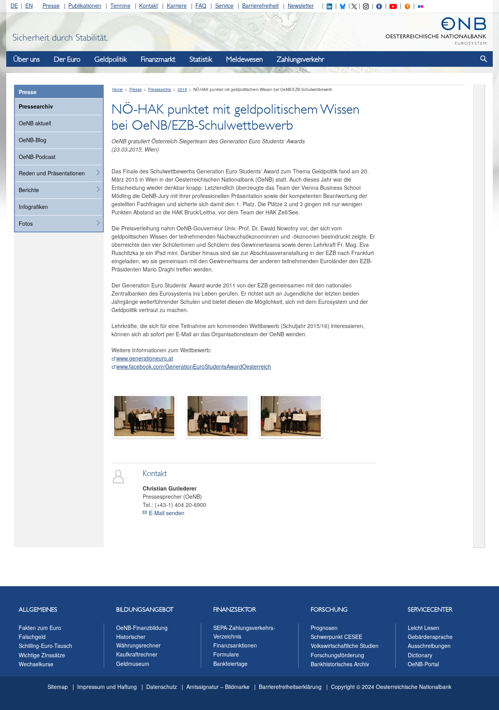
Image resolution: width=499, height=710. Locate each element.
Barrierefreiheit (260, 5)
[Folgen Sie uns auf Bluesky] (342, 5)
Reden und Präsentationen (52, 173)
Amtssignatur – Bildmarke (218, 686)
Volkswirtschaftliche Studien (345, 645)
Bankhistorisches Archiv (340, 664)
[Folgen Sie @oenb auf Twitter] (354, 5)
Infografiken (33, 207)
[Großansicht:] (144, 415)
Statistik (200, 59)
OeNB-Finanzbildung (142, 628)
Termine (120, 5)
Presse (51, 5)
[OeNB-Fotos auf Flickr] (420, 5)
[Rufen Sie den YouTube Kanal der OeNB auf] (393, 5)
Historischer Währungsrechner (138, 641)
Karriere (177, 5)
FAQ (200, 5)
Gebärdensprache (430, 636)
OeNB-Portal (423, 664)
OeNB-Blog (32, 140)
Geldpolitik (110, 59)
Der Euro (67, 59)
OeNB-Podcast (37, 157)
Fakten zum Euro (40, 628)
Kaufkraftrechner (136, 654)
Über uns (26, 59)
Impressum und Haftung (107, 686)
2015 (182, 89)
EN (29, 5)
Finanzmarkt (158, 59)
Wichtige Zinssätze (42, 655)
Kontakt (148, 5)
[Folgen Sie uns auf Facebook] (379, 5)
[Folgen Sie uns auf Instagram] (365, 5)
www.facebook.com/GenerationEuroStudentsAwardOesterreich (193, 366)
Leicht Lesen (423, 628)
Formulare (226, 654)
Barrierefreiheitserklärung (290, 686)
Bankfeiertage (230, 663)
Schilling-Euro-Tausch (45, 645)
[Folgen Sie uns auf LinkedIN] (329, 5)
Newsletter (301, 5)
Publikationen (84, 5)
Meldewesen (244, 59)
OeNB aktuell (35, 123)
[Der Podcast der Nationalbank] (407, 5)
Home (117, 89)
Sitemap (58, 686)
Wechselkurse (36, 664)
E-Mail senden (166, 513)
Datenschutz (161, 686)
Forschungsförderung (337, 655)
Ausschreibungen (429, 645)
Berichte (29, 190)
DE (14, 5)
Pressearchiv (36, 106)
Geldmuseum (132, 663)
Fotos (26, 223)
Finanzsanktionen (235, 645)
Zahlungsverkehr (300, 59)
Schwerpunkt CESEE (336, 636)
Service (224, 5)
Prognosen (324, 628)
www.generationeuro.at (144, 358)
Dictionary (420, 655)
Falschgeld (32, 636)
